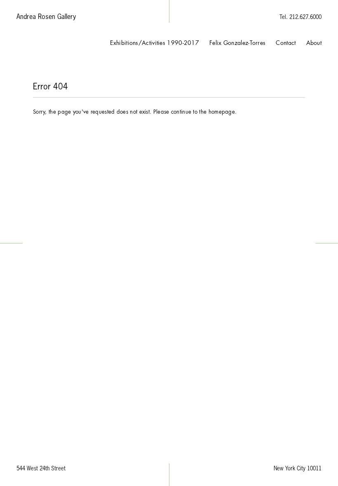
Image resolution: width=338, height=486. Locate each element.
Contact (286, 43)
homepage (222, 111)
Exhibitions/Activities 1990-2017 (154, 43)
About (314, 43)
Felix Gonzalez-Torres (237, 43)
